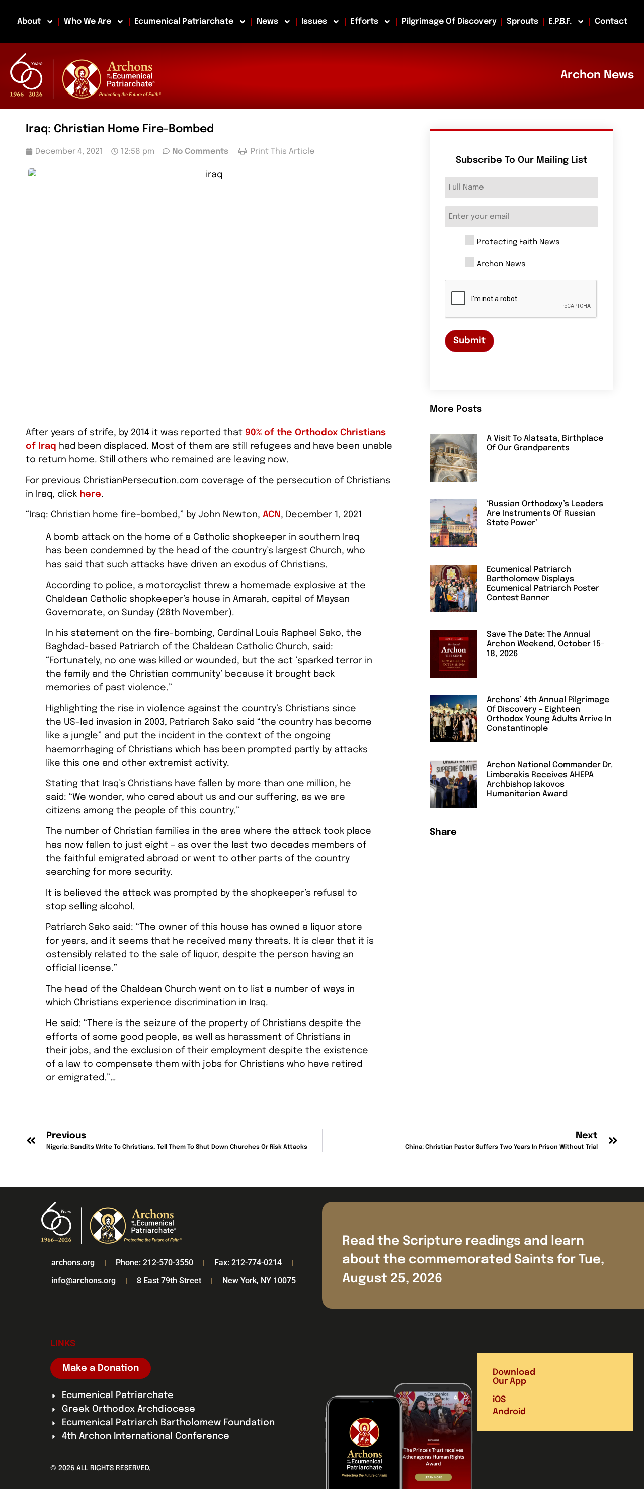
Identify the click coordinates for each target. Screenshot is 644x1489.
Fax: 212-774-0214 (248, 1262)
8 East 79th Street (169, 1280)
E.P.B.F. (560, 21)
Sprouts (522, 21)
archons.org (73, 1262)
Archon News (501, 264)
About (29, 21)
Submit (469, 340)
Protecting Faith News (518, 242)
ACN (272, 514)
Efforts (364, 21)
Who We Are (87, 21)
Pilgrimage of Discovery (449, 21)
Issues (314, 21)
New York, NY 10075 (259, 1280)
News (267, 21)
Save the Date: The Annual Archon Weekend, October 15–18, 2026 (546, 644)
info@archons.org (83, 1280)
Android (509, 1412)
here (90, 494)
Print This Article (281, 151)
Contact (611, 21)
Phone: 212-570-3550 (154, 1262)
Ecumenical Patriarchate (183, 21)
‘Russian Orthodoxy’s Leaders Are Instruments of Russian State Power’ (545, 513)
